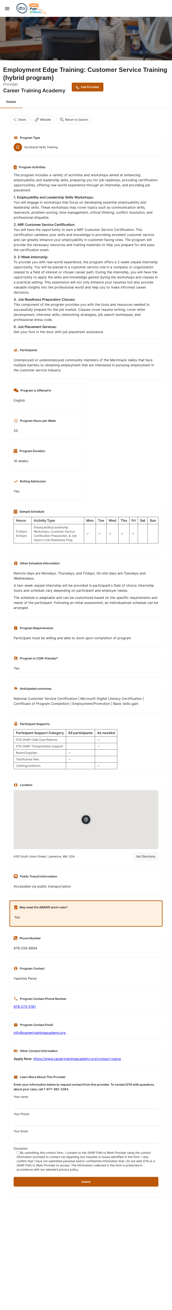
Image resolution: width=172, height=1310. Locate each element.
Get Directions (145, 856)
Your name (21, 1096)
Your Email (21, 1131)
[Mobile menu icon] (7, 8)
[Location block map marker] (86, 819)
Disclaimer (84, 1159)
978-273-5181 (25, 1006)
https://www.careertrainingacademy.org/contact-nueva (77, 1059)
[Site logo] (31, 8)
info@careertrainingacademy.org (40, 1033)
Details (11, 101)
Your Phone (21, 1114)
